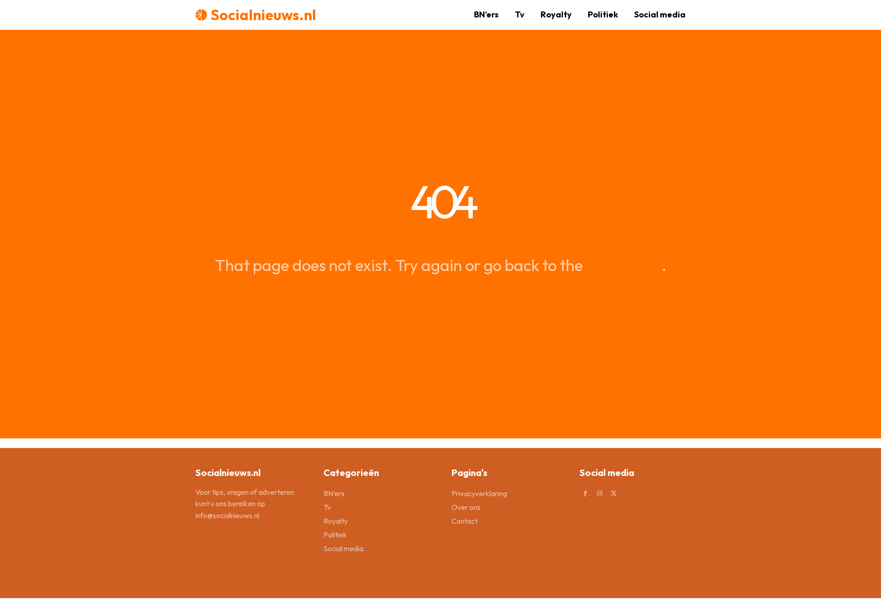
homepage (624, 265)
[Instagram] (599, 493)
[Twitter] (613, 493)
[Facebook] (585, 493)
